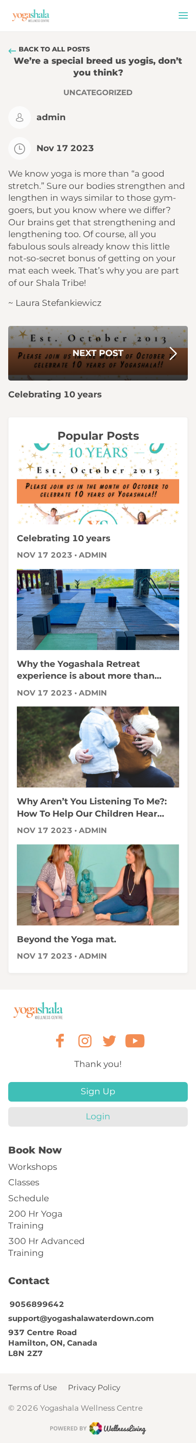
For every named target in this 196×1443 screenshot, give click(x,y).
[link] (38, 1010)
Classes (23, 1182)
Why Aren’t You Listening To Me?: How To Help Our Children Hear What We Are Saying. (92, 808)
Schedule (28, 1198)
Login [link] (98, 1116)
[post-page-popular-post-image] (98, 483)
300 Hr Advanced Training (46, 1247)
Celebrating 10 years (63, 538)
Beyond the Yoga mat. (66, 939)
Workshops (32, 1167)
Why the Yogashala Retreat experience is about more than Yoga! (86, 670)
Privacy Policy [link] (94, 1387)
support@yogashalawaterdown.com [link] (81, 1318)
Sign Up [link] (98, 1091)
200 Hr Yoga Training (35, 1220)
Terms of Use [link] (32, 1387)
